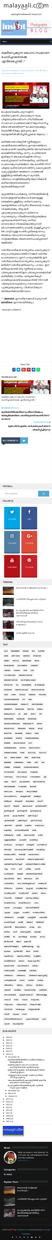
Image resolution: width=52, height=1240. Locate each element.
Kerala (39, 709)
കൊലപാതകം (33, 854)
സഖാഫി (7, 1000)
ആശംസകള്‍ (27, 806)
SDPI (36, 762)
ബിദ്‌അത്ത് (40, 922)
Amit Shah (16, 656)
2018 (8, 1054)
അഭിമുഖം (37, 796)
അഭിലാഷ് (7, 801)
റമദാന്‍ (6, 1024)
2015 (8, 1104)
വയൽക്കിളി (22, 971)
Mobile (28, 733)
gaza (6, 695)
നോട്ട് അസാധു (9, 903)
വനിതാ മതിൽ (9, 971)
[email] (32, 1237)
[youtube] (35, 1237)
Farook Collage (21, 690)
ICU (23, 699)
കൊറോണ (8, 859)
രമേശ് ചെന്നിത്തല (23, 956)
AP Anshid (37, 656)
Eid (17, 685)
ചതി (20, 869)
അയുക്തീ (18, 801)
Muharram (8, 738)
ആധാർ (7, 806)
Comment (34, 666)
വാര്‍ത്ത (31, 980)
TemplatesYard (23, 1229)
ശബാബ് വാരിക (30, 990)
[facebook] (16, 1237)
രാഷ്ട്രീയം (37, 956)
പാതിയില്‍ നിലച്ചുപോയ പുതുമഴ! (31, 599)
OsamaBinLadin (10, 748)
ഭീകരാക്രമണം (20, 927)
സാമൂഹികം (35, 1000)
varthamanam (9, 787)
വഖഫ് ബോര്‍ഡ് (23, 966)
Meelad (31, 728)
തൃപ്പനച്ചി (29, 888)
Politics (44, 70)
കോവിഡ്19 (20, 859)
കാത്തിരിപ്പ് (33, 840)
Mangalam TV (28, 724)
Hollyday (42, 695)
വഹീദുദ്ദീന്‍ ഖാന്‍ (10, 980)
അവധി (40, 801)
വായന (22, 980)
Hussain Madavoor (11, 699)
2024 (8, 1037)
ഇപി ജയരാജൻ (40, 806)
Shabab (7, 767)
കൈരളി (22, 854)
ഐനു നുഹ (39, 825)
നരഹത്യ (8, 898)
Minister (8, 733)
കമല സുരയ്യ (29, 835)
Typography (35, 777)
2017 (8, 1099)
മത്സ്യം (7, 932)
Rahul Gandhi (16, 758)
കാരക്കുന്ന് (19, 845)
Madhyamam (8, 719)
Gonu (13, 695)
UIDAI (6, 782)
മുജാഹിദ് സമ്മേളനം (11, 946)
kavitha (30, 709)
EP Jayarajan (39, 685)
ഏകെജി (18, 825)
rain (26, 758)
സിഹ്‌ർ (6, 1014)
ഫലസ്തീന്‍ (20, 917)
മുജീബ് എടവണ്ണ (27, 946)
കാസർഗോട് (41, 845)
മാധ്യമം (33, 937)
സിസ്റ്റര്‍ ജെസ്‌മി (33, 1009)
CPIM (25, 670)
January (11, 1096)
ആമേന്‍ (16, 806)
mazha (39, 724)
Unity (14, 782)
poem (22, 753)
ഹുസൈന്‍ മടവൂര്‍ (32, 1019)
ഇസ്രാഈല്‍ (9, 811)
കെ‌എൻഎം (40, 850)
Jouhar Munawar (10, 704)
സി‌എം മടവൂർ (21, 1004)
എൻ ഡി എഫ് (32, 816)
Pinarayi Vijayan (10, 753)
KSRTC (33, 714)
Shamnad (16, 767)
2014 (5, 651)
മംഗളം (32, 927)
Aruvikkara (26, 661)
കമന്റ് (18, 835)
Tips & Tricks (21, 777)
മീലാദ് (18, 941)
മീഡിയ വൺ (8, 941)
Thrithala (8, 777)
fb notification (37, 690)
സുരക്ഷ (16, 1014)
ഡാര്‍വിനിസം (9, 883)
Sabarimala (18, 762)
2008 (8, 1118)
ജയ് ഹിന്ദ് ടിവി (9, 879)
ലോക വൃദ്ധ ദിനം (34, 961)
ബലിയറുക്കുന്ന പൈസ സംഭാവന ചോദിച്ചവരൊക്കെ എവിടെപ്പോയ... (24, 1066)
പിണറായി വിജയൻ (32, 908)
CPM (32, 670)
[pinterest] (39, 1237)
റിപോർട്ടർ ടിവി (18, 1024)
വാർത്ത (40, 980)
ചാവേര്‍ (37, 869)
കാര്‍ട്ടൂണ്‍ (30, 845)
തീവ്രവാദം (8, 888)
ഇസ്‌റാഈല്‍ (22, 811)
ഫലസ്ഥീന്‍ (43, 917)
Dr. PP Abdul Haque (28, 680)
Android (26, 656)
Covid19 (17, 670)
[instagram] (24, 1237)
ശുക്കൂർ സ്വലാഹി (26, 995)
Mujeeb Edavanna (32, 738)
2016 (8, 1101)
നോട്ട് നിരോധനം (25, 903)
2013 (8, 1110)
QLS (5, 758)
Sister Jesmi (9, 772)
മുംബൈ (7, 951)
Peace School (34, 748)
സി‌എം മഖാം (8, 1004)
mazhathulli (9, 728)
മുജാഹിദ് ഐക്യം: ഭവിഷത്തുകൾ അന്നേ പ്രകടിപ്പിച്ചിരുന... (26, 1071)
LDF (40, 714)
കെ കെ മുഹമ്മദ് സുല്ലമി (24, 850)
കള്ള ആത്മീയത (10, 840)
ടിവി (36, 879)
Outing (23, 748)
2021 (8, 1045)
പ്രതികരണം (9, 917)
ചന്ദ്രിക (28, 869)
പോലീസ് (26, 912)
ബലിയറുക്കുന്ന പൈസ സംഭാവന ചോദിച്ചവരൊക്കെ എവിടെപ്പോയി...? (18, 398)
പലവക (7, 908)
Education (8, 685)
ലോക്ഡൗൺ (9, 966)
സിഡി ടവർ (8, 1009)
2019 (8, 1051)
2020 (8, 1048)
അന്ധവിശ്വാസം (10, 796)
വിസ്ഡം (29, 985)
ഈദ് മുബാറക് (35, 811)
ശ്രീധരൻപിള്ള (41, 995)
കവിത (40, 835)
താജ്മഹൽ (42, 883)
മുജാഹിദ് (27, 941)
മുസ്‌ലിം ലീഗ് (18, 951)
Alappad (41, 651)
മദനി (15, 932)
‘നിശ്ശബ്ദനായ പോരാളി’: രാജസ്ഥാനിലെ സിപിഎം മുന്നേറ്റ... (25, 1076)
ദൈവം (43, 893)
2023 (8, 1040)
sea (42, 762)
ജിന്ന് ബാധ (28, 879)
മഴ (14, 937)
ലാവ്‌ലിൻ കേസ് (9, 961)
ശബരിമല (17, 990)
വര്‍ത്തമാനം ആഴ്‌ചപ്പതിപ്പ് (38, 975)
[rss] (28, 1237)
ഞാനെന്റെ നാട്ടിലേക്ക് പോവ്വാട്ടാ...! (32, 588)
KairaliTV (24, 704)
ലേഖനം (21, 961)
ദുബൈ (34, 893)
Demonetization (10, 680)
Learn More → (24, 1160)
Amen (6, 656)
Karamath (8, 709)
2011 (8, 1113)
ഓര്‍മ (34, 830)
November (12, 1090)
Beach (37, 661)
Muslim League (19, 743)
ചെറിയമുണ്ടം (9, 874)
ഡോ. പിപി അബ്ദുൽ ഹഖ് (26, 883)
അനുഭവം (19, 791)
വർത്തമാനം (21, 975)
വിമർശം (20, 985)
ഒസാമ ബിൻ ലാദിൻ (22, 830)
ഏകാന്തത (8, 825)
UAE (45, 777)
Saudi (29, 762)
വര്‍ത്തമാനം (8, 975)
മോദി (28, 951)
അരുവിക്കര (30, 801)
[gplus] (20, 1237)
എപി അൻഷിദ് (9, 820)
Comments (19, 73)
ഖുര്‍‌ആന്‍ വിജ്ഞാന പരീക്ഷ (35, 864)
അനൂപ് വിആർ (31, 791)
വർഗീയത (32, 971)
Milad (40, 728)
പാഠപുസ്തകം (17, 908)
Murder (7, 743)
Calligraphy (22, 666)
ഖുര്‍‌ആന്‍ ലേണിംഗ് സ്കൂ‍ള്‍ (13, 864)
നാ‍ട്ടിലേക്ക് (18, 898)
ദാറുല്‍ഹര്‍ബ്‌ (23, 893)
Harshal (32, 695)
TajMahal (34, 772)
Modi (37, 733)
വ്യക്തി (7, 990)
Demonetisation (25, 675)
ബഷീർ (20, 922)
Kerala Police (9, 714)
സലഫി (24, 1000)
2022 (8, 1043)
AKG (33, 651)
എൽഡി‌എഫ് (22, 820)
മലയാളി (37, 932)
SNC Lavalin (22, 772)
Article (16, 661)
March (11, 1093)
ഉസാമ (6, 816)
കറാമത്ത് (22, 840)
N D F (30, 743)
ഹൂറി (44, 1019)
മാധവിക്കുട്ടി (22, 937)
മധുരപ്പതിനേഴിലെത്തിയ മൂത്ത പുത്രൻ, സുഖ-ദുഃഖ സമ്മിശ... (25, 1086)
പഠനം (36, 903)
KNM (25, 714)
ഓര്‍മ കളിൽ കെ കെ (25, 633)
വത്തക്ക (35, 966)
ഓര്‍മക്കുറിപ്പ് (8, 835)
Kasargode (19, 709)
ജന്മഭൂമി (20, 874)
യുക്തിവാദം (8, 956)
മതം (39, 927)
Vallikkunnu (25, 782)
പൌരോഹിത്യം (39, 912)
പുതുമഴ (7, 912)
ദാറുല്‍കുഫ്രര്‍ (9, 893)
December (12, 1057)
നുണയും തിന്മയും (32, 898)
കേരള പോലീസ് (9, 854)
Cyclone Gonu (9, 675)
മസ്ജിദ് (7, 937)
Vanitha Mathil (6, 73)
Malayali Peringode (12, 724)
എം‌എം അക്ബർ (18, 816)
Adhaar (25, 651)
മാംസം (42, 937)
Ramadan (7, 762)
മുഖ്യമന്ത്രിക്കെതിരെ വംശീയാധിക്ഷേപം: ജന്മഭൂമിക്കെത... (26, 1060)
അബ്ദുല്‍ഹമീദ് (25, 796)
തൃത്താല (19, 888)
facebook (8, 690)
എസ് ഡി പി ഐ (36, 820)
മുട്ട (38, 946)
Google (22, 695)
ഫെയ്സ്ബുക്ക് (9, 922)
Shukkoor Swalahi (31, 767)
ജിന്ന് (19, 879)
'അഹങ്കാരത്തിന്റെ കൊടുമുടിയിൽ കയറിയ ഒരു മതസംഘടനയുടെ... (27, 1081)
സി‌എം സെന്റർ (35, 1004)
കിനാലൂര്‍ (7, 850)
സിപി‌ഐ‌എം (20, 1009)
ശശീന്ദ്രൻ (43, 990)
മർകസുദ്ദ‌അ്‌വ (25, 932)
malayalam (32, 719)
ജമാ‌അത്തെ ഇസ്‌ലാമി (34, 874)
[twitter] (12, 1237)
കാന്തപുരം (8, 845)
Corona (7, 670)
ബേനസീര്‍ (8, 927)
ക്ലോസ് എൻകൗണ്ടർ (36, 859)
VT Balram (22, 787)
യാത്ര (35, 951)
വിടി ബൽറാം (8, 985)
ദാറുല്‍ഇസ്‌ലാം (41, 888)
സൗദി (24, 1014)
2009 (8, 1116)
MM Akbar (18, 733)
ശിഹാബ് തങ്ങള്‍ (10, 995)
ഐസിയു (7, 830)
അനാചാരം (8, 791)
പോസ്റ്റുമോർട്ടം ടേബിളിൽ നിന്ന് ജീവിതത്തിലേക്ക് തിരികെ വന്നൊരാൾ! (30, 613)
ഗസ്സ (5, 869)
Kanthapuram (37, 704)
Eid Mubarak (26, 685)
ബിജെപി (29, 922)
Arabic (6, 661)
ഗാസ (13, 869)
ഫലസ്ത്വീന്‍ (31, 917)
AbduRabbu (15, 651)
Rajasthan (36, 758)
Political (32, 753)
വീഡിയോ (39, 985)
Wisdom (33, 787)
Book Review (9, 666)
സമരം (16, 1000)
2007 (8, 1121)
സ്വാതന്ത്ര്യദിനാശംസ (13, 1019)
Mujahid (19, 738)
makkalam (21, 719)
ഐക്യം (28, 825)
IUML (30, 699)
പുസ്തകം (16, 912)
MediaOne (21, 728)
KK (19, 714)
